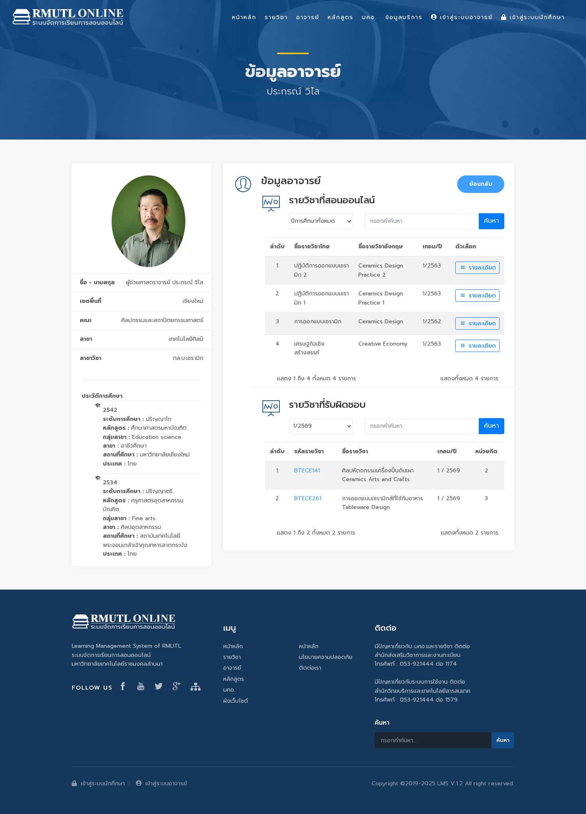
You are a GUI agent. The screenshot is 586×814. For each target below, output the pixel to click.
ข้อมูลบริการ (404, 17)
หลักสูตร (233, 679)
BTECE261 (307, 498)
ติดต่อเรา (310, 668)
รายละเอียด (481, 267)
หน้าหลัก (233, 646)
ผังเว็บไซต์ (235, 701)
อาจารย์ (232, 668)
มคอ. (229, 690)
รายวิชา (232, 657)
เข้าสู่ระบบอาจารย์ (166, 783)
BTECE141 (307, 470)
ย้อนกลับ (480, 184)
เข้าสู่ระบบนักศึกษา (103, 783)
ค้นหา (491, 221)
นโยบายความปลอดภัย (325, 657)
